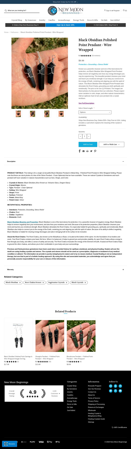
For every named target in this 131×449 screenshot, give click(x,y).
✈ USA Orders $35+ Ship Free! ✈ (106, 25)
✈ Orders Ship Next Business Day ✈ (25, 25)
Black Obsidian (12, 282)
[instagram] (111, 386)
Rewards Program (94, 386)
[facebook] (115, 391)
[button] (25, 25)
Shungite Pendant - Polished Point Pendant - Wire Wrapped (47, 357)
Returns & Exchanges (96, 407)
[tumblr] (115, 386)
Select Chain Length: (86, 108)
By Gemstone (30, 20)
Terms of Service (94, 398)
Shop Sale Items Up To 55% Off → (65, 2)
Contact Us (92, 392)
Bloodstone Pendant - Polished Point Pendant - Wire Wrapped (80, 357)
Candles (51, 20)
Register (116, 10)
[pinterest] (120, 386)
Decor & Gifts (92, 20)
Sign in (108, 10)
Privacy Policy (93, 401)
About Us (91, 395)
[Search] (6, 10)
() (126, 10)
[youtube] (120, 391)
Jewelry (42, 20)
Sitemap (91, 422)
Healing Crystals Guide (96, 419)
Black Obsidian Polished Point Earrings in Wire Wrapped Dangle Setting (18, 357)
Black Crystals (78, 282)
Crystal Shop (16, 20)
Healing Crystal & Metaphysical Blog (94, 415)
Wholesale (92, 410)
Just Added (115, 20)
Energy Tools (78, 20)
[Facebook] (80, 151)
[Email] (83, 151)
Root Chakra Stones (33, 282)
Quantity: (82, 132)
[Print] (87, 151)
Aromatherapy (64, 20)
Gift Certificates (120, 427)
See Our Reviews (94, 389)
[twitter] (111, 391)
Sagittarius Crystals (56, 282)
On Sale (104, 20)
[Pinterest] (95, 151)
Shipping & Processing (96, 404)
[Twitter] (91, 151)
